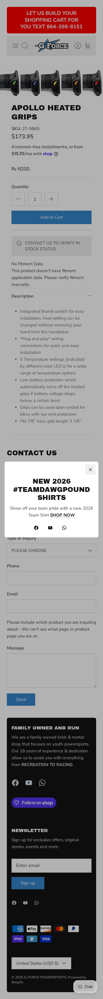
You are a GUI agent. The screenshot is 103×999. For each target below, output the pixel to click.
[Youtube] (50, 528)
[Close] (90, 469)
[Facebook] (36, 528)
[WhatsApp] (64, 528)
